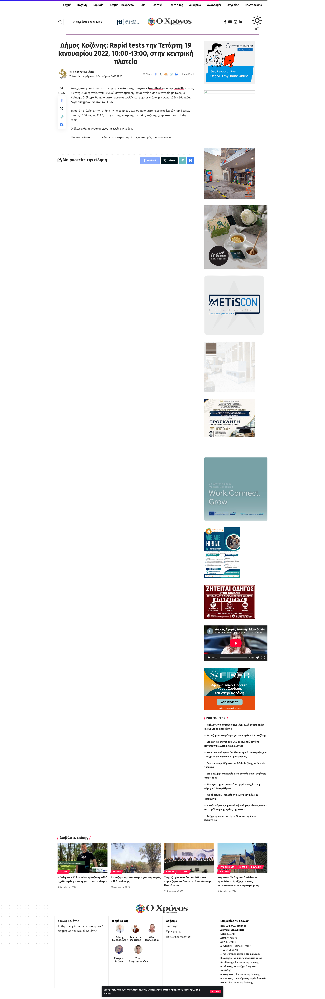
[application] (235, 643)
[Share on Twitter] (160, 74)
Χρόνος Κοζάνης (84, 71)
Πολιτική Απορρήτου (172, 990)
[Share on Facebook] (155, 74)
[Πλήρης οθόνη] (263, 657)
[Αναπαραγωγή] (208, 657)
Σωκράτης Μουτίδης (135, 939)
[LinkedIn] (240, 22)
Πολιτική (224, 872)
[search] (60, 22)
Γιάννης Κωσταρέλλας (120, 939)
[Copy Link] (171, 74)
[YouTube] (230, 22)
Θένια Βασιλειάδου (152, 939)
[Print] (176, 74)
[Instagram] (235, 22)
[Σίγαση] (257, 657)
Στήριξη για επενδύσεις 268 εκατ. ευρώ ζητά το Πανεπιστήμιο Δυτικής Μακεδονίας (187, 881)
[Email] (166, 74)
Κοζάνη (63, 872)
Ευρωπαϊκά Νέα (227, 867)
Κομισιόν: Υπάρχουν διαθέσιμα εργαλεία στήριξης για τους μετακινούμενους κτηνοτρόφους (238, 881)
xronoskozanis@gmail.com (244, 954)
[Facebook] (225, 22)
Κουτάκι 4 (256, 867)
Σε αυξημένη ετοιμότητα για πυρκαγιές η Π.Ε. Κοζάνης (236, 735)
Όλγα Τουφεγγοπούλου (138, 960)
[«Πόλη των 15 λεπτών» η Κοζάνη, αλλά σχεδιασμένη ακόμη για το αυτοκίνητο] (82, 858)
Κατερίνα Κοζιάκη (119, 960)
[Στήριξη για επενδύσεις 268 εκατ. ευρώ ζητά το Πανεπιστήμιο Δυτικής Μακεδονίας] (189, 858)
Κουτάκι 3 (183, 872)
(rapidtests (155, 88)
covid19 (179, 88)
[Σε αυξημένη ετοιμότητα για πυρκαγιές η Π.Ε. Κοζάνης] (136, 858)
